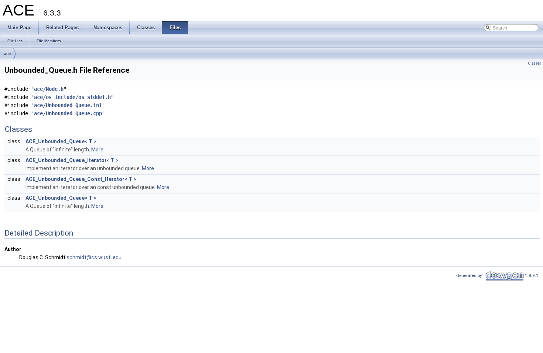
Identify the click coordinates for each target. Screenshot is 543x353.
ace (7, 53)
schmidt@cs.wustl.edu (94, 257)
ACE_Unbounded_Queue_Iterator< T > (72, 160)
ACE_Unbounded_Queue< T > (60, 141)
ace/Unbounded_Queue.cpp (68, 113)
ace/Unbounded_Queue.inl (68, 105)
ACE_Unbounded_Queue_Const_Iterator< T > (80, 179)
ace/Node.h (49, 89)
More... (99, 149)
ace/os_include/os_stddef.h (72, 97)
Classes (534, 63)
